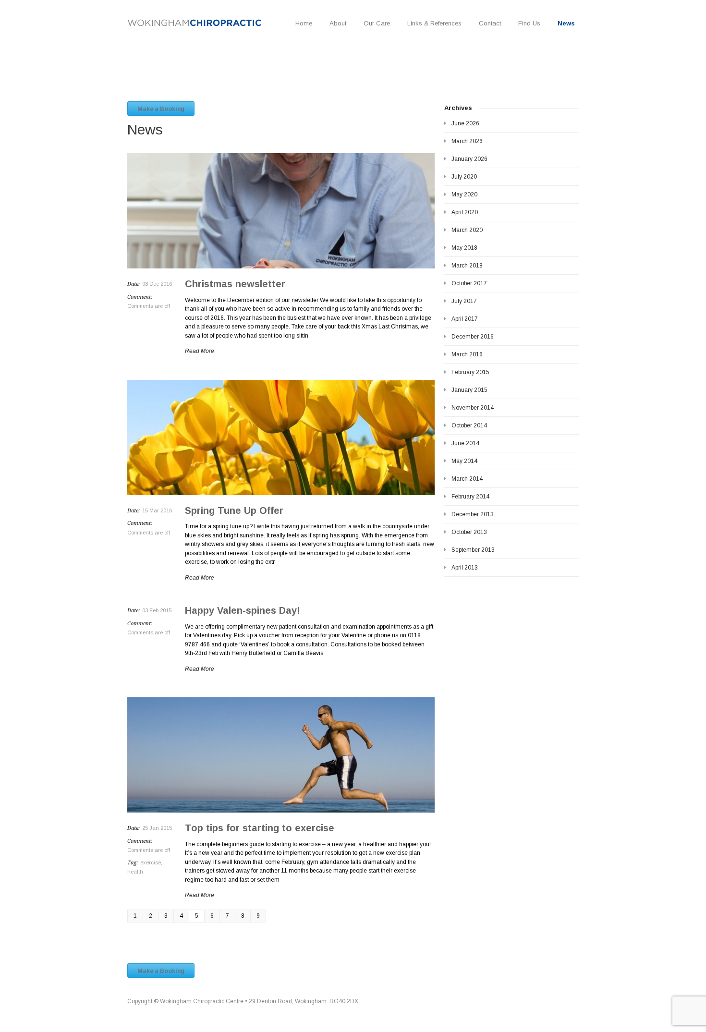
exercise (150, 862)
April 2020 (464, 212)
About (337, 23)
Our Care (377, 23)
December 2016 (472, 336)
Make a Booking (160, 109)
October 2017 (469, 283)
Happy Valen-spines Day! (242, 610)
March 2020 (467, 230)
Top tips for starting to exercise (259, 828)
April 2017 (464, 319)
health (135, 871)
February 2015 (470, 372)
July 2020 (464, 176)
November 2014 (472, 407)
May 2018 (464, 247)
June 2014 (465, 443)
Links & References (434, 23)
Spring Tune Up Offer (234, 510)
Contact (490, 23)
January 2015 (469, 390)
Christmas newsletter (235, 284)
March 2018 (467, 265)
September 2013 (473, 549)
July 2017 (464, 301)
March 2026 (467, 141)
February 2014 (470, 496)
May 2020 (464, 194)
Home (303, 23)
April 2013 (464, 567)
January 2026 (469, 159)
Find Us (529, 23)
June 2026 (465, 123)
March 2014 (467, 478)
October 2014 (469, 425)
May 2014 (464, 461)
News (566, 23)
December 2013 (472, 514)
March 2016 (467, 354)
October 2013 (469, 532)
